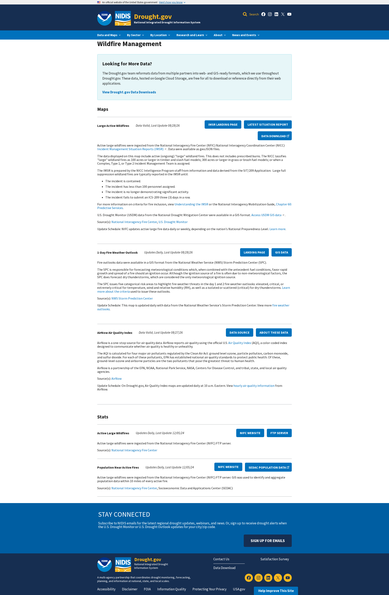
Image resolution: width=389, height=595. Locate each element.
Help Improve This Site (276, 591)
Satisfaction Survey (274, 559)
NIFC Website (250, 433)
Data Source (240, 332)
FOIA (147, 589)
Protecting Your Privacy (209, 589)
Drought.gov (153, 16)
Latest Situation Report (268, 124)
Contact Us (221, 559)
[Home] (123, 18)
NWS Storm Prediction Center (132, 298)
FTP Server (279, 433)
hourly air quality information (254, 386)
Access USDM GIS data (266, 215)
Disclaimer (129, 589)
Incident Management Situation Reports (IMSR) (130, 149)
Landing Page (254, 252)
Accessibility (106, 589)
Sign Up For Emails (268, 540)
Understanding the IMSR (191, 204)
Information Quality (171, 589)
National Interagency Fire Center (134, 222)
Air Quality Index (239, 343)
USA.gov (239, 589)
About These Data (274, 332)
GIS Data (281, 252)
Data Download (273, 136)
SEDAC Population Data (267, 467)
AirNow (116, 378)
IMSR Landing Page (223, 124)
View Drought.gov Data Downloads (129, 92)
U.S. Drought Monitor (173, 222)
